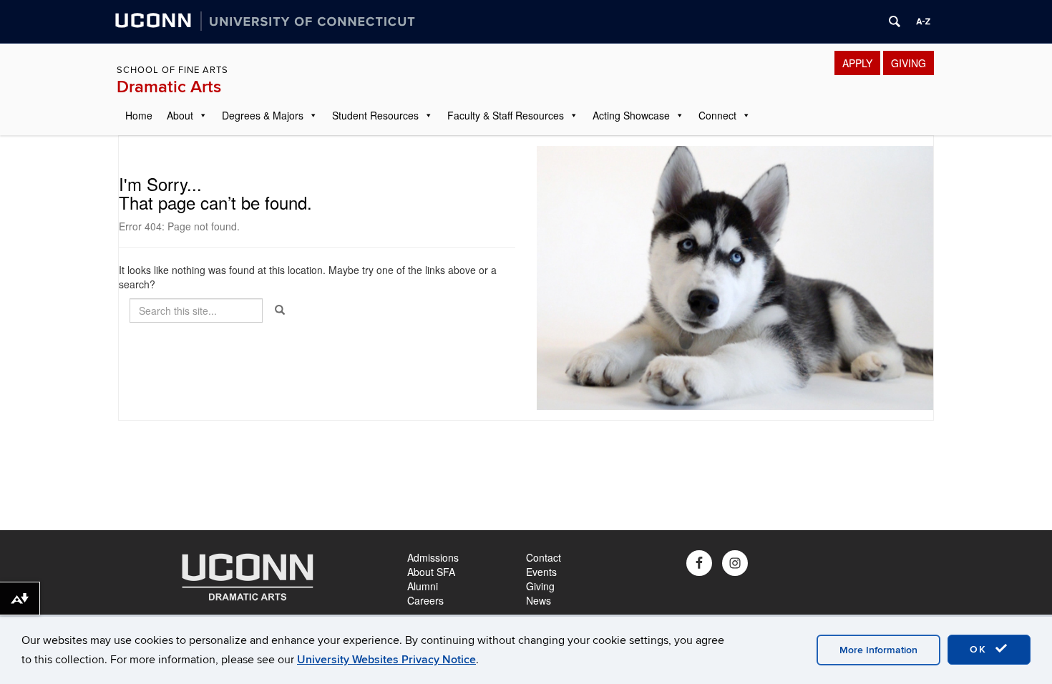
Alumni (422, 586)
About (180, 115)
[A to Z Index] (923, 21)
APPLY (857, 63)
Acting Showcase (631, 115)
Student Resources (375, 115)
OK (980, 649)
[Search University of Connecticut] (894, 21)
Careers (425, 600)
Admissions (433, 557)
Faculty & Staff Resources (505, 115)
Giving (540, 586)
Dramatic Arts (169, 87)
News (538, 600)
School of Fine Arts (172, 70)
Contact (543, 557)
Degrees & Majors (262, 115)
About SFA (431, 572)
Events (541, 572)
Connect (717, 115)
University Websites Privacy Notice (386, 660)
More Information (878, 650)
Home (138, 115)
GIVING (908, 63)
